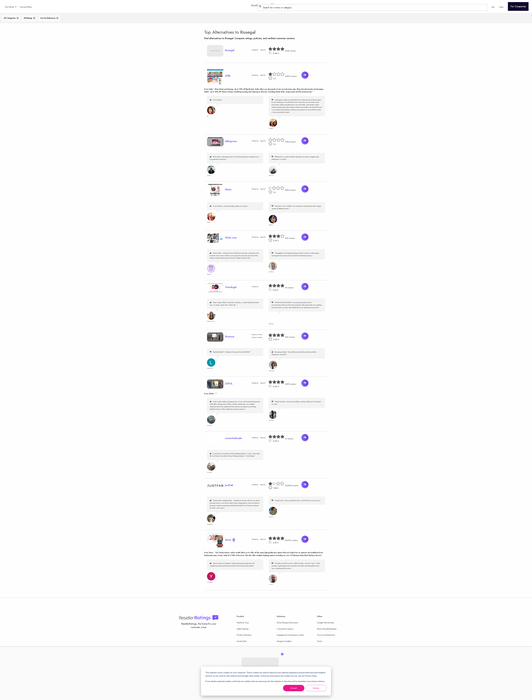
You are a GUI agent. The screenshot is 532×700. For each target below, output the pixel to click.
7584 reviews (290, 141)
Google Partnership (325, 622)
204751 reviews (291, 540)
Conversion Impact (285, 629)
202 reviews (290, 337)
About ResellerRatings (327, 629)
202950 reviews (291, 485)
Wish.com (231, 237)
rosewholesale (233, 438)
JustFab (229, 485)
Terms (319, 641)
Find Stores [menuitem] (9, 7)
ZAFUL (229, 383)
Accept (294, 688)
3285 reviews (290, 190)
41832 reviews (291, 76)
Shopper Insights (284, 641)
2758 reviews (290, 51)
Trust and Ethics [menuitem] (26, 7)
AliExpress (231, 141)
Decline (316, 688)
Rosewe (229, 336)
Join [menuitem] (493, 7)
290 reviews (290, 238)
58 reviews (289, 287)
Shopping (255, 50)
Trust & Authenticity (326, 635)
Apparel (262, 50)
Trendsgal (230, 287)
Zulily (228, 76)
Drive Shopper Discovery (287, 622)
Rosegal (248, 32)
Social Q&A (242, 641)
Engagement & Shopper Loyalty (290, 635)
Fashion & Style (257, 337)
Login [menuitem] (501, 7)
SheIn (228, 189)
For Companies (518, 6)
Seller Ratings (243, 629)
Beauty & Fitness (257, 334)
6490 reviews (290, 384)
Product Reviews (244, 635)
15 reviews (289, 438)
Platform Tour (243, 622)
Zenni (228, 540)
